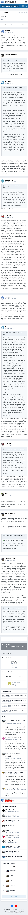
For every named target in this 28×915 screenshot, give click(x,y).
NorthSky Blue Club (11, 841)
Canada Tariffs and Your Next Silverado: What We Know (14, 700)
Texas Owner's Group (12, 835)
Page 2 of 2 (14, 24)
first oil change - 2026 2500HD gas (14, 737)
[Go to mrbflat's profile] (3, 754)
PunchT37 (12, 885)
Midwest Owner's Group (12, 846)
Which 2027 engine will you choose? (14, 788)
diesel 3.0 (8, 830)
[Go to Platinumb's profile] (2, 82)
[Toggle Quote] (3, 60)
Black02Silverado (11, 773)
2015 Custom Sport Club (12, 851)
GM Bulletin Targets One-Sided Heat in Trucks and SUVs (14, 705)
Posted (10, 32)
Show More (14, 896)
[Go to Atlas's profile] (7, 881)
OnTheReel (12, 890)
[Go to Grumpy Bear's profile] (7, 871)
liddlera (13, 684)
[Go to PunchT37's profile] (7, 886)
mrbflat (8, 758)
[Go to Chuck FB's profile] (3, 738)
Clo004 (4, 16)
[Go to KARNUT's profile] (7, 876)
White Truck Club (10, 815)
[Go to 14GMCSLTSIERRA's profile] (2, 55)
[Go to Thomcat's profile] (2, 216)
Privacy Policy (7, 909)
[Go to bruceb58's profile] (3, 721)
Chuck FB (9, 739)
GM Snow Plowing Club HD (13, 856)
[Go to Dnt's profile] (2, 494)
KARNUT (12, 875)
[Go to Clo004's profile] (2, 31)
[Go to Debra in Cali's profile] (2, 181)
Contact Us (15, 909)
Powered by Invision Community (14, 912)
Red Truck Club (10, 825)
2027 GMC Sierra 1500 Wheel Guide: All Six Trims (14, 695)
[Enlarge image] (6, 540)
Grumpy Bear (13, 870)
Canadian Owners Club (12, 820)
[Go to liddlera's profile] (9, 683)
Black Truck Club (10, 810)
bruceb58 (9, 723)
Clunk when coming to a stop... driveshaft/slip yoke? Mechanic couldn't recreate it (15, 755)
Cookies (22, 909)
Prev (5, 24)
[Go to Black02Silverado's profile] (3, 773)
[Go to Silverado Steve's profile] (2, 514)
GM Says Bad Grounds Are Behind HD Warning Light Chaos (13, 710)
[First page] (2, 25)
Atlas (11, 880)
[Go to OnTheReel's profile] (7, 891)
